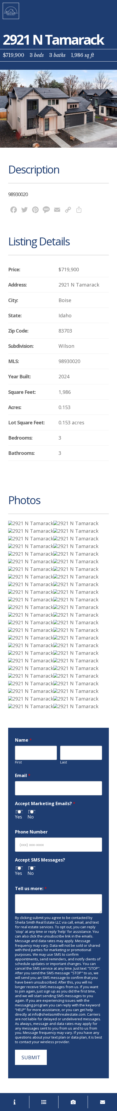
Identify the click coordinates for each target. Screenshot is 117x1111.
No (30, 817)
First (18, 762)
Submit (30, 1057)
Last (63, 762)
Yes (18, 817)
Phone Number (31, 832)
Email (22, 775)
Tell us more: (31, 888)
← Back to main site (11, 11)
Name (23, 740)
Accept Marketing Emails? (45, 803)
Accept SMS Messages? (40, 860)
